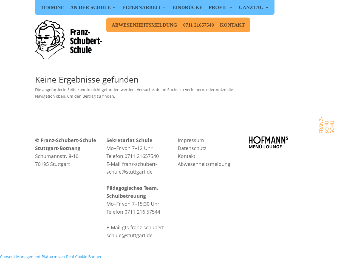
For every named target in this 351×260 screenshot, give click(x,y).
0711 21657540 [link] (198, 25)
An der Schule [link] (90, 7)
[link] (69, 40)
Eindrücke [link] (187, 7)
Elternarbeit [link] (141, 7)
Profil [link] (218, 7)
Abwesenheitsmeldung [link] (144, 25)
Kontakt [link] (232, 25)
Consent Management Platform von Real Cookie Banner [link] (51, 256)
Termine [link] (52, 7)
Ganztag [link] (251, 7)
